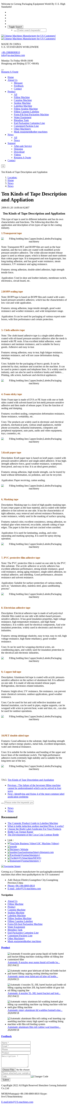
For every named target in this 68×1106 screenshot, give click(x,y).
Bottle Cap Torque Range (20, 831)
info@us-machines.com (13, 55)
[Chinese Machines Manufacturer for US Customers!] (34, 37)
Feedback (6, 1036)
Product (5, 947)
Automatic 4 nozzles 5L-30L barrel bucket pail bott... (34, 993)
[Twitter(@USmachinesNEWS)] (24, 858)
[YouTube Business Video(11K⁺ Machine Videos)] (33, 843)
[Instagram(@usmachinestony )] (24, 860)
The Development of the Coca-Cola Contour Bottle (33, 834)
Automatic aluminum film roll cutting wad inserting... (34, 1027)
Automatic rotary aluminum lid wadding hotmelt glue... (35, 1010)
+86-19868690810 (10, 52)
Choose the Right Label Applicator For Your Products (34, 829)
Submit (6, 1080)
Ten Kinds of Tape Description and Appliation (31, 780)
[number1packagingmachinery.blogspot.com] (31, 852)
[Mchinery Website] (18, 849)
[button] (39, 1076)
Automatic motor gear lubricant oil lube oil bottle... (33, 976)
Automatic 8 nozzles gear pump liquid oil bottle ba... (34, 962)
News (10, 183)
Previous (34, 788)
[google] (12, 846)
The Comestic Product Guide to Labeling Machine (33, 823)
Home (11, 77)
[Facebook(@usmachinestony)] (24, 855)
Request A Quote (9, 71)
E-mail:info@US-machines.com (17, 1102)
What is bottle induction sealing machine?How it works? (36, 826)
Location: (12, 177)
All (15, 94)
